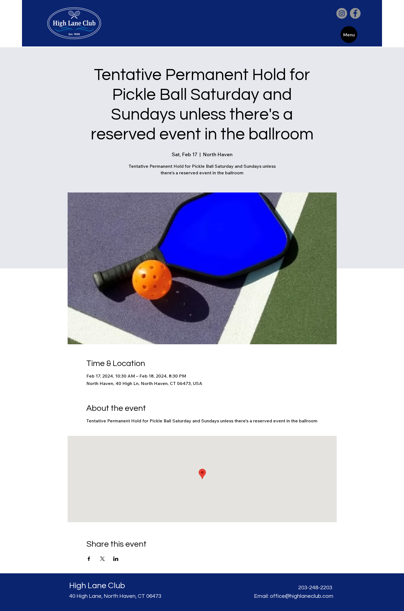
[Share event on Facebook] (89, 559)
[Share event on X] (102, 559)
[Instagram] (341, 13)
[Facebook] (355, 13)
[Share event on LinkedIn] (115, 559)
